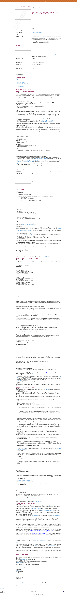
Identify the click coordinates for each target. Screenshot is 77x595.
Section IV (35, 73)
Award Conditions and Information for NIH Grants (47, 510)
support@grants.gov (19, 565)
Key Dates (18, 79)
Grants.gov (27, 355)
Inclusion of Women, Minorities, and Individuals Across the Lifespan (28, 445)
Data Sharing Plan (56, 479)
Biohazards (19, 456)
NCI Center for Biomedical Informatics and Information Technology (35, 160)
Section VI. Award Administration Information (22, 84)
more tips (19, 380)
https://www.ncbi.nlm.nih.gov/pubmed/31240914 (47, 120)
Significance (19, 400)
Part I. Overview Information (19, 353)
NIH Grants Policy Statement (33, 367)
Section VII (32, 373)
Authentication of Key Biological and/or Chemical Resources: (26, 481)
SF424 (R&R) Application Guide (42, 263)
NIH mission (47, 389)
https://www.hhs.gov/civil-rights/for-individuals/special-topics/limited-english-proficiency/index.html (42, 530)
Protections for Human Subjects (22, 438)
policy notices (24, 582)
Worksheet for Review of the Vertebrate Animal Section (49, 455)
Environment (19, 429)
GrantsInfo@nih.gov (19, 562)
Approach (18, 417)
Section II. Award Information (20, 81)
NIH (39, 7)
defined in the (27, 224)
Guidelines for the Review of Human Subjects (25, 444)
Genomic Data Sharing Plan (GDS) (27, 480)
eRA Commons (31, 356)
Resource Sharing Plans (21, 478)
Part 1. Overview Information (19, 78)
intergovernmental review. (26, 363)
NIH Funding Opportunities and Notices (5, 588)
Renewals (18, 463)
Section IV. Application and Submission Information (23, 83)
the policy (41, 384)
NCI (40, 9)
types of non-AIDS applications (54, 54)
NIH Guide (38, 1)
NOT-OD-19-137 (54, 25)
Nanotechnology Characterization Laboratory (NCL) (45, 276)
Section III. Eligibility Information (21, 82)
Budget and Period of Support (21, 484)
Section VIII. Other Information (20, 86)
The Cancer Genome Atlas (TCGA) (43, 309)
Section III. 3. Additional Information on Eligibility (39, 32)
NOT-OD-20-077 (54, 21)
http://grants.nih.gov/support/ (24, 559)
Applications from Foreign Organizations (23, 471)
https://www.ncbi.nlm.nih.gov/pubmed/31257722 (48, 121)
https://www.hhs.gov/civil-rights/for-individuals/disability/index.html (34, 532)
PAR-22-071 (47, 19)
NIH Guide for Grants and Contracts (23, 71)
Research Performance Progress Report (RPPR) (40, 540)
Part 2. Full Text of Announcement (20, 80)
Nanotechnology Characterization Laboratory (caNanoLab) (41, 158)
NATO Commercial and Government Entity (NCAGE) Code (26, 234)
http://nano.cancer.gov (44, 118)
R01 (32, 15)
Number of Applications (19, 251)
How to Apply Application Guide (48, 371)
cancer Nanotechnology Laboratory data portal (51, 160)
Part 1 (30, 261)
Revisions (18, 466)
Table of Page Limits (35, 267)
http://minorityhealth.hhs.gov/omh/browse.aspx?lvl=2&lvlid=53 (25, 535)
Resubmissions (19, 459)
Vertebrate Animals (20, 450)
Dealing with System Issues (47, 372)
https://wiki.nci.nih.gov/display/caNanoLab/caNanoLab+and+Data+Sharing (31, 331)
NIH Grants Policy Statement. (33, 249)
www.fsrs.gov (35, 545)
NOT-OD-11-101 (47, 256)
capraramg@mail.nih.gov (20, 574)
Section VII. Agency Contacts (20, 85)
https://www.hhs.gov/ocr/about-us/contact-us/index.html (38, 533)
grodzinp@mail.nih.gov (20, 570)
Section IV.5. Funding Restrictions (36, 508)
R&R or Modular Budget (19, 279)
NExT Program (48, 165)
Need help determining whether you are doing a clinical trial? (39, 178)
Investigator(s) (19, 405)
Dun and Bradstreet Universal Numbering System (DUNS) (24, 230)
